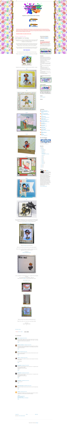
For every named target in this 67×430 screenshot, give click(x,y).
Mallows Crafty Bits (26, 306)
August (43, 155)
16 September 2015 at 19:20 (27, 385)
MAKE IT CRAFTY (26, 55)
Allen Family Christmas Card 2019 (45, 121)
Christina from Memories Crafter (26, 223)
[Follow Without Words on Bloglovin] (44, 38)
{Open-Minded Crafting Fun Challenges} (23, 397)
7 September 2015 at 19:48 (23, 357)
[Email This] (24, 331)
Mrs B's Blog (43, 125)
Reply (18, 362)
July (42, 156)
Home (27, 414)
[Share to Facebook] (27, 331)
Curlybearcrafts (43, 116)
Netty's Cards (43, 127)
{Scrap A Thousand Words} (21, 396)
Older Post (36, 414)
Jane (26, 90)
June (42, 157)
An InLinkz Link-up (18, 329)
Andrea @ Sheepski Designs (27, 252)
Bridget (27, 178)
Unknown (19, 391)
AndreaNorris (19, 365)
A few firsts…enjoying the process (45, 117)
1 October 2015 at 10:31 (23, 391)
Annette (27, 134)
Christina (25, 245)
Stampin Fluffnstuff (43, 132)
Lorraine (27, 156)
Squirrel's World (43, 129)
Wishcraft (42, 134)
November (43, 150)
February (43, 162)
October (43, 151)
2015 (42, 148)
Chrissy (19, 357)
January (43, 163)
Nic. (26, 199)
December (43, 149)
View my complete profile (43, 186)
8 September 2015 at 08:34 (25, 365)
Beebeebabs (19, 380)
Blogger (37, 422)
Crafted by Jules (26, 293)
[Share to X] (26, 331)
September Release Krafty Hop (45, 119)
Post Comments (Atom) (22, 415)
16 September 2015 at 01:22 (25, 380)
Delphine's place (43, 118)
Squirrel (27, 112)
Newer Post (17, 414)
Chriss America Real (20, 385)
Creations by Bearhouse (44, 113)
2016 (42, 147)
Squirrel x (47, 170)
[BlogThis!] (25, 331)
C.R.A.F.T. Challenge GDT (44, 135)
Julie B (18, 351)
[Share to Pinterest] (28, 331)
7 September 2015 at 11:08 (23, 351)
